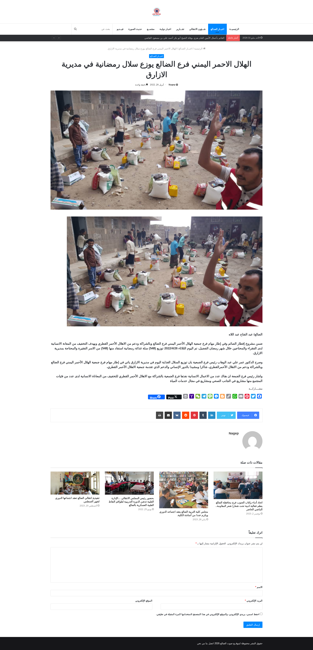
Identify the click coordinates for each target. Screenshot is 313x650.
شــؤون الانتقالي (197, 29)
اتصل (211, 643)
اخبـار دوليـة (165, 29)
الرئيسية (198, 48)
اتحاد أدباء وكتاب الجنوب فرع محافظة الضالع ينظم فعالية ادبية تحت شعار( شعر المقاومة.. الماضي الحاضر (239, 506)
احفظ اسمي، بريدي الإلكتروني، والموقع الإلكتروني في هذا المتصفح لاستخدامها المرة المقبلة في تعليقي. (207, 614)
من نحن (201, 643)
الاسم (258, 587)
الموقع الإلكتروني (143, 600)
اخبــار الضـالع (217, 29)
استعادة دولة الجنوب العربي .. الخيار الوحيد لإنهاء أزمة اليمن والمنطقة (189, 38)
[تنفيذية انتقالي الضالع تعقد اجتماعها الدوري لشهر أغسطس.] (75, 483)
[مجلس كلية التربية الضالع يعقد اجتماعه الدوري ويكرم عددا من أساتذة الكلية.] (183, 490)
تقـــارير (180, 29)
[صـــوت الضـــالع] (156, 11)
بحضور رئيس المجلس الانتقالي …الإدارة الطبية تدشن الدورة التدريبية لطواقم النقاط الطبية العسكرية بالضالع (131, 501)
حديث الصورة (135, 29)
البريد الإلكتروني (253, 600)
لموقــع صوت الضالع (230, 643)
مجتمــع (151, 29)
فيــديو (120, 29)
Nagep (172, 84)
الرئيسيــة (234, 29)
